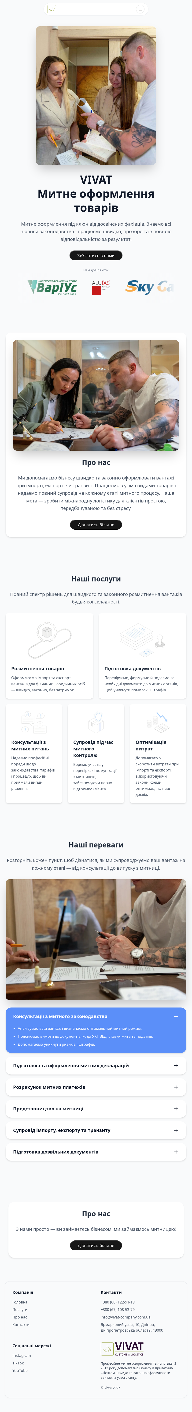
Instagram (21, 1355)
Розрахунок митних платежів (49, 1087)
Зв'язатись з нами (96, 255)
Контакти (21, 1324)
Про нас (19, 1317)
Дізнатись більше (96, 525)
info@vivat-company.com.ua (126, 1317)
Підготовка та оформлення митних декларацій (71, 1065)
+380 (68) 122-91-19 (118, 1302)
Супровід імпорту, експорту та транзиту (61, 1130)
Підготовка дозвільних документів (56, 1152)
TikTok (18, 1363)
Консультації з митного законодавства (60, 1016)
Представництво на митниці (48, 1108)
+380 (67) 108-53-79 (118, 1309)
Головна (19, 1302)
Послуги (19, 1309)
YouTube (20, 1370)
